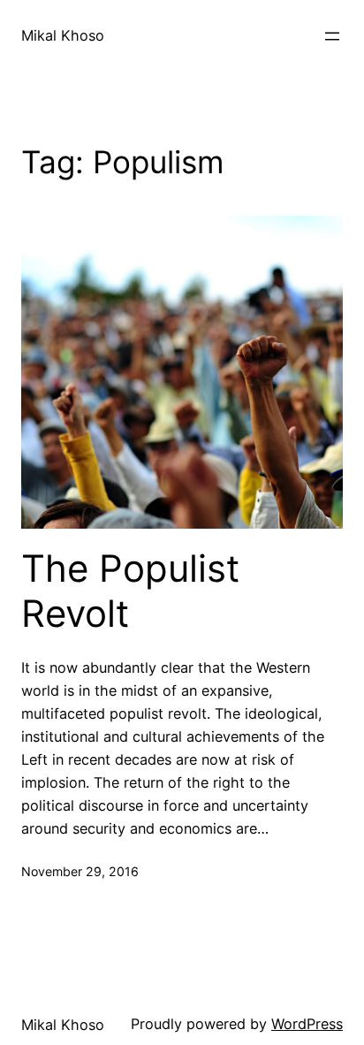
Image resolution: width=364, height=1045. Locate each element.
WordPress (307, 1024)
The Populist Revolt (130, 590)
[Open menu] (332, 36)
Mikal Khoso (62, 35)
